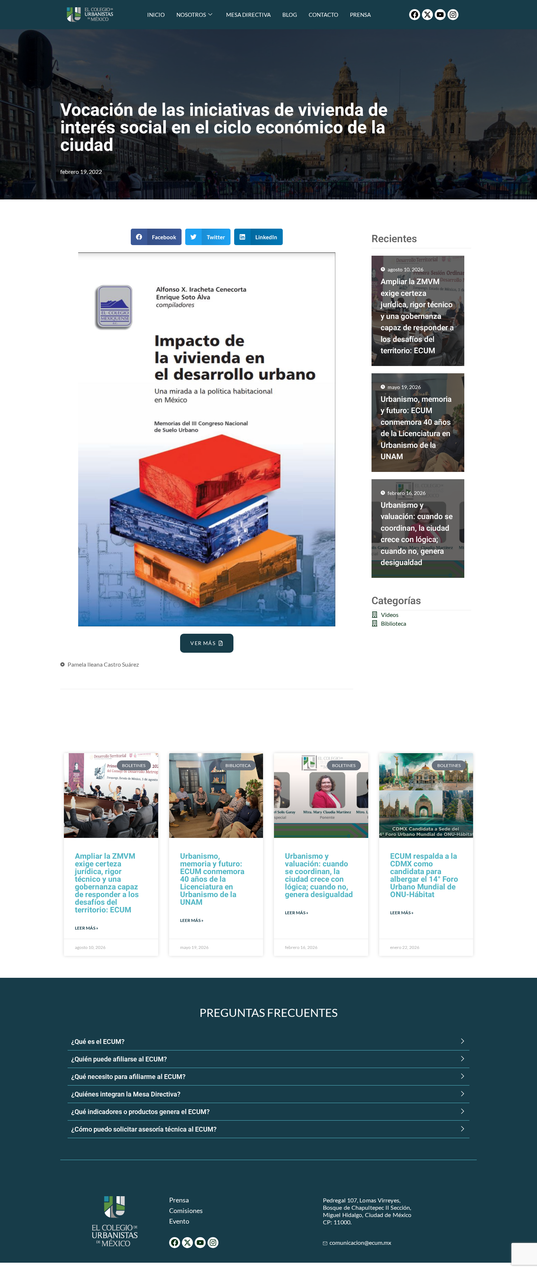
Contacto (323, 14)
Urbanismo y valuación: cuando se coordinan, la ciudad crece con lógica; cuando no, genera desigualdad (319, 875)
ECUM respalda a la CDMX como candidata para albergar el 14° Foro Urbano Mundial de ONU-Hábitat (424, 875)
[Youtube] (440, 14)
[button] (156, 237)
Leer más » (86, 928)
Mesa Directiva (248, 14)
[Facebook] (414, 14)
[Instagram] (453, 14)
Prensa (360, 14)
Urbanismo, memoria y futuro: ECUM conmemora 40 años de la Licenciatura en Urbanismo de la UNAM (212, 879)
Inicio (156, 14)
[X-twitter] (427, 14)
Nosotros (191, 14)
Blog (289, 14)
